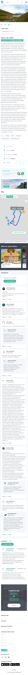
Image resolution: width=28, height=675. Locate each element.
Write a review (8, 544)
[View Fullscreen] (26, 196)
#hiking (7, 135)
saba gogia (9, 322)
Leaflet (1, 241)
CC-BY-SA (2, 242)
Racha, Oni (8, 31)
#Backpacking (5, 138)
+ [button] (26, 199)
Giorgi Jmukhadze (10, 568)
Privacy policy (4, 645)
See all (24, 246)
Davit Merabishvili (12, 513)
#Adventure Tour (15, 138)
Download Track (20, 232)
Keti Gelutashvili (10, 501)
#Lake (12, 135)
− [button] (26, 202)
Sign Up (3, 642)
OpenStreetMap (10, 241)
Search (14, 605)
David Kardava (9, 380)
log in (6, 299)
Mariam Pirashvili (12, 329)
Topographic (9, 196)
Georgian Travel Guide (13, 482)
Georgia (2, 634)
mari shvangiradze (10, 288)
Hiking (12, 33)
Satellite (16, 196)
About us (3, 637)
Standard (4, 196)
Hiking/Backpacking (5, 33)
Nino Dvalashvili (10, 351)
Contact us (3, 640)
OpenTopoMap (23, 241)
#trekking (18, 135)
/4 (24, 19)
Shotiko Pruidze (10, 448)
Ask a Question (10, 281)
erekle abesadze (10, 304)
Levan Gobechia (10, 548)
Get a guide (6, 170)
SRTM (15, 241)
